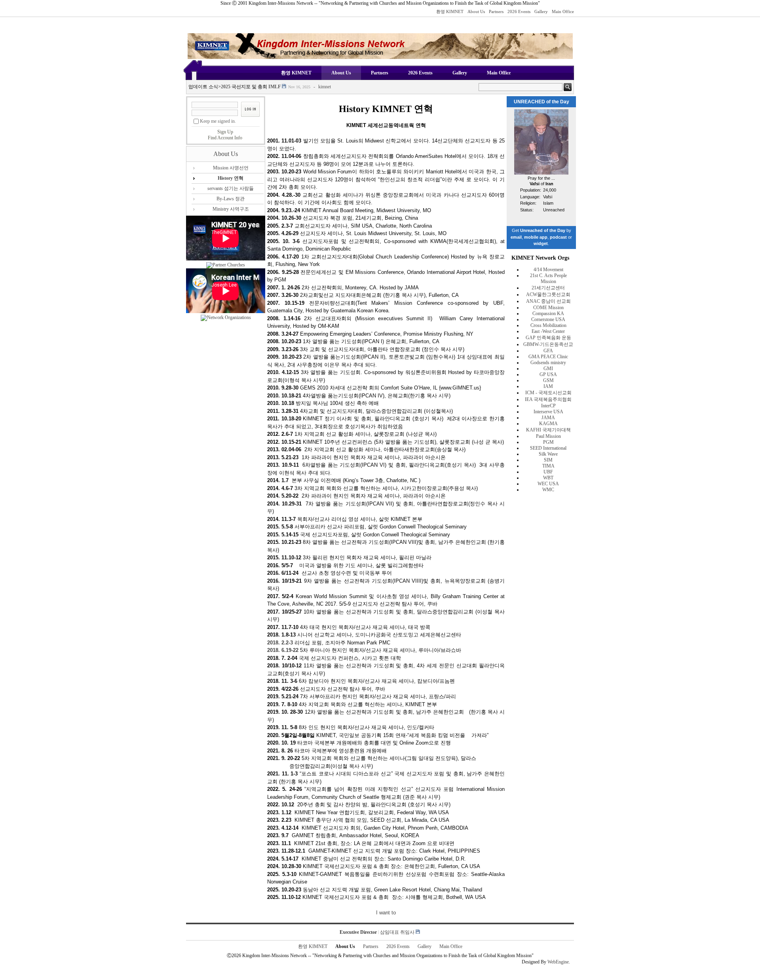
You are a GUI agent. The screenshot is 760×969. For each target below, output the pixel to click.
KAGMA (548, 423)
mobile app (535, 237)
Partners (496, 11)
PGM (548, 442)
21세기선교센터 (548, 288)
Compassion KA (548, 313)
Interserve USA (548, 411)
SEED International (548, 448)
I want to (386, 913)
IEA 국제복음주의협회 (548, 399)
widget (541, 243)
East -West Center (548, 331)
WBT (548, 478)
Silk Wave (548, 454)
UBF (548, 472)
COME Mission (548, 307)
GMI (548, 368)
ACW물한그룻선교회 (548, 294)
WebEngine (558, 962)
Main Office (563, 11)
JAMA (548, 417)
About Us (476, 11)
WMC (548, 489)
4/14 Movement (548, 269)
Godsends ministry (548, 362)
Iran (549, 183)
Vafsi (535, 183)
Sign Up (225, 132)
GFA (548, 350)
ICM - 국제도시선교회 (548, 392)
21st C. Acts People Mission (548, 278)
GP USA (548, 374)
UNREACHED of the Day (541, 101)
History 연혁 (230, 178)
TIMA (548, 466)
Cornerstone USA (548, 319)
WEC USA (548, 483)
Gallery (541, 11)
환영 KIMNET (450, 11)
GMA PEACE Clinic (548, 356)
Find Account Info (225, 138)
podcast (558, 237)
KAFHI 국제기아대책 (548, 430)
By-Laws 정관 (231, 198)
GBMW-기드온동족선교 (548, 344)
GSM (548, 380)
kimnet (324, 82)
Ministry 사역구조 (231, 209)
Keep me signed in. (218, 121)
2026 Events (518, 11)
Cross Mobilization (548, 325)
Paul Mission (548, 436)
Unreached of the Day (542, 230)
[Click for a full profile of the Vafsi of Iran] (541, 173)
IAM (548, 386)
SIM (548, 460)
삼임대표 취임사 (397, 932)
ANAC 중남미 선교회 (548, 301)
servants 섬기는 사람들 (230, 188)
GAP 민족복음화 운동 (548, 337)
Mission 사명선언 (231, 168)
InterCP (548, 405)
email (516, 237)
